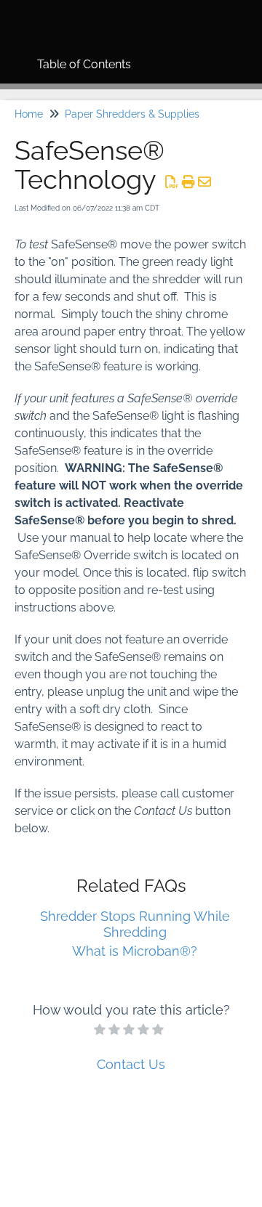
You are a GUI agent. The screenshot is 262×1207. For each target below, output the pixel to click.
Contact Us (131, 1064)
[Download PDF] (172, 182)
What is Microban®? (134, 951)
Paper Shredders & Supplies (132, 114)
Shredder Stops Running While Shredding (135, 924)
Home (29, 114)
